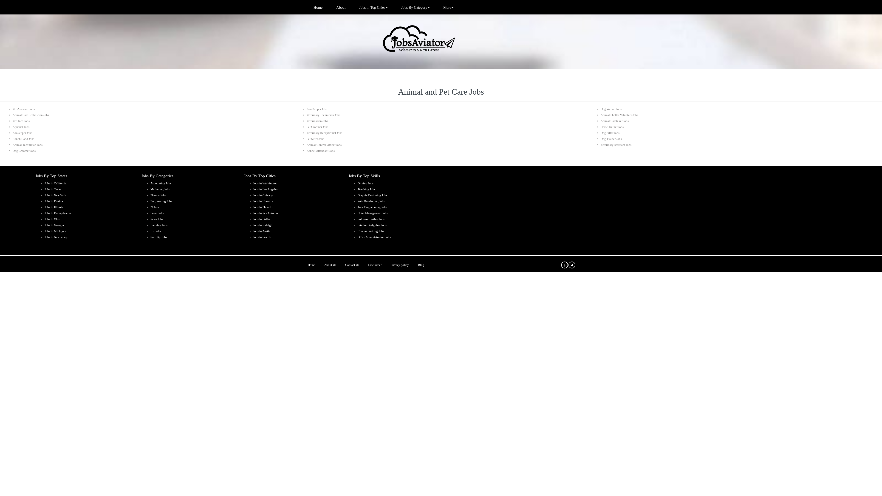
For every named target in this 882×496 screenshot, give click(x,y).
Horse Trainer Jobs (612, 127)
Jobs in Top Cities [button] (372, 7)
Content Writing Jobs (371, 231)
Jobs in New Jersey (56, 237)
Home (318, 7)
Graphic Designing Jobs (372, 195)
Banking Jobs (158, 225)
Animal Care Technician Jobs (31, 115)
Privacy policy (400, 265)
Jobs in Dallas (261, 219)
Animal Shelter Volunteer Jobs (619, 115)
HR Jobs (155, 231)
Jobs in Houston (263, 201)
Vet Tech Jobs (21, 121)
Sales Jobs (156, 219)
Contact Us (352, 265)
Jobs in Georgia (54, 225)
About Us (330, 265)
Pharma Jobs (158, 195)
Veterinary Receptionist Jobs (324, 133)
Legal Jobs (157, 213)
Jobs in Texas (53, 189)
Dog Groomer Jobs (24, 150)
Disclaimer (375, 265)
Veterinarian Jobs (317, 121)
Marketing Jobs (160, 189)
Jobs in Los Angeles (265, 189)
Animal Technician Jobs (27, 145)
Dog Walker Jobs (611, 109)
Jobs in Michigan (55, 231)
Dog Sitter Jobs (610, 133)
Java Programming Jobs (372, 207)
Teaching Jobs (366, 189)
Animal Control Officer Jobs (324, 145)
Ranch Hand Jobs (23, 139)
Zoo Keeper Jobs (317, 109)
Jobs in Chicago (263, 195)
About (340, 7)
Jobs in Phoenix (263, 207)
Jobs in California (56, 183)
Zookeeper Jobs (22, 133)
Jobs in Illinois (54, 207)
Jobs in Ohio (52, 219)
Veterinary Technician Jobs (323, 115)
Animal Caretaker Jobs (615, 121)
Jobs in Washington (265, 183)
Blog (421, 265)
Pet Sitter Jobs (315, 139)
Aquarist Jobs (21, 127)
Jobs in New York (55, 195)
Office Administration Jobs (374, 237)
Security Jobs (158, 237)
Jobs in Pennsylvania (58, 213)
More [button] (447, 7)
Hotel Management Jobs (373, 213)
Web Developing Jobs (371, 201)
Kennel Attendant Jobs (321, 150)
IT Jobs (154, 207)
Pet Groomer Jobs (317, 127)
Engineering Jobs (161, 201)
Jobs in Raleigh (262, 225)
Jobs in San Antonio (265, 213)
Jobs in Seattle (262, 237)
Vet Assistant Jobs (24, 109)
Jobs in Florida (54, 201)
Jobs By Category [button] (414, 7)
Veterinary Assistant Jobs (616, 145)
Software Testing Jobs (371, 219)
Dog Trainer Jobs (611, 139)
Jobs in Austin (262, 231)
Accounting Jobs (160, 183)
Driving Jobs (365, 183)
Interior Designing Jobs (372, 225)
